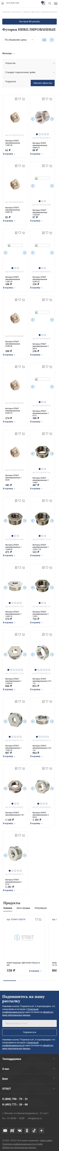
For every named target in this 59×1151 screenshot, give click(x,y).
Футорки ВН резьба (29, 21)
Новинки (7, 908)
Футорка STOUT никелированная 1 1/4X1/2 (13, 614)
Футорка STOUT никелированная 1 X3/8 (13, 477)
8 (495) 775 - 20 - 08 (15, 1104)
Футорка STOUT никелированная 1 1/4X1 (41, 480)
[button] (37, 134)
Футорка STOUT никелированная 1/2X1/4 (12, 279)
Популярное (41, 908)
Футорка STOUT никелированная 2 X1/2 (13, 882)
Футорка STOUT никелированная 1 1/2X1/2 (13, 748)
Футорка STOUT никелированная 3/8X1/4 (40, 145)
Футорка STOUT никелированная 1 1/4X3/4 (13, 547)
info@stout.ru (35, 1118)
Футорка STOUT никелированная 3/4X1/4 (12, 410)
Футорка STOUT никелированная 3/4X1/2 (40, 279)
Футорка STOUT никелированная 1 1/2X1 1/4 (41, 547)
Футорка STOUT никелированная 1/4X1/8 (12, 143)
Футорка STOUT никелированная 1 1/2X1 (41, 614)
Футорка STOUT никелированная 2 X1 (14, 814)
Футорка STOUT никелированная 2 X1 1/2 (42, 681)
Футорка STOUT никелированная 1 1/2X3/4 (13, 681)
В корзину (34, 971)
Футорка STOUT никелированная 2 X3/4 (41, 815)
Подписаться (29, 1032)
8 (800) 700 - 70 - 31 (15, 1098)
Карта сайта (46, 1140)
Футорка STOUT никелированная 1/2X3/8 (40, 212)
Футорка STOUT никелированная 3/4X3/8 (12, 344)
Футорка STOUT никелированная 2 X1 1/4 (42, 748)
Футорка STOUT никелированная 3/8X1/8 (12, 210)
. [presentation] (5, 253)
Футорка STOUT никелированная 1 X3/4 (41, 346)
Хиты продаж (23, 908)
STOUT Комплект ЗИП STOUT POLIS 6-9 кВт (23, 964)
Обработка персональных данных (19, 1147)
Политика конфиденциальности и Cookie (22, 1144)
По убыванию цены (16, 39)
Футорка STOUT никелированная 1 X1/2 (41, 413)
